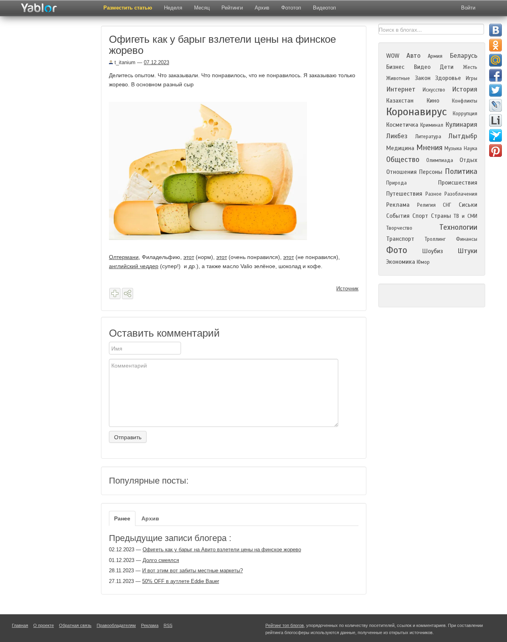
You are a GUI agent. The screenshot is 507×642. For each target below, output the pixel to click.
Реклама (398, 204)
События (398, 215)
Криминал (431, 125)
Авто (413, 55)
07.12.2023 (156, 62)
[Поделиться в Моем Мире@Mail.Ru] (495, 60)
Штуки (467, 251)
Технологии (458, 227)
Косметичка (402, 124)
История (464, 89)
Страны (441, 215)
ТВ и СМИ (465, 216)
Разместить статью (127, 8)
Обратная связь (75, 625)
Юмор (423, 262)
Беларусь (463, 55)
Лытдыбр (462, 136)
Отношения (401, 171)
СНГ (447, 205)
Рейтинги (232, 8)
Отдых (468, 160)
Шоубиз (432, 251)
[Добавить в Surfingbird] (495, 135)
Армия (435, 56)
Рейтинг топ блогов (284, 625)
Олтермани (124, 257)
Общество (402, 159)
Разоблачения (460, 194)
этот (188, 257)
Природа (396, 183)
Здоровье (448, 78)
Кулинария (461, 124)
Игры (471, 78)
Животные (398, 78)
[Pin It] (495, 150)
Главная (20, 625)
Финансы (466, 239)
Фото (396, 250)
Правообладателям (116, 625)
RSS (168, 625)
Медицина (400, 148)
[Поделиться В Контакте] (495, 30)
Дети (447, 66)
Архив (262, 8)
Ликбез (397, 136)
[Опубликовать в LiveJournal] (495, 105)
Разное (433, 194)
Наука (470, 148)
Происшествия (457, 182)
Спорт (420, 215)
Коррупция (465, 113)
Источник (347, 288)
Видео (422, 66)
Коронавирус (416, 111)
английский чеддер (133, 266)
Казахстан (400, 100)
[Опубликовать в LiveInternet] (495, 120)
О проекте (43, 625)
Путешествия (404, 193)
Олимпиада (439, 160)
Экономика (400, 261)
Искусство (434, 90)
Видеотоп (324, 8)
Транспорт (400, 238)
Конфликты (464, 101)
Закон (423, 78)
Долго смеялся (161, 560)
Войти (468, 8)
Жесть (470, 67)
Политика (461, 171)
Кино (433, 100)
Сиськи (468, 204)
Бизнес (395, 66)
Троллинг (435, 239)
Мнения (429, 147)
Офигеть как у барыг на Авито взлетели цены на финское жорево (222, 549)
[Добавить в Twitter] (495, 90)
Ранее (122, 518)
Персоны (430, 171)
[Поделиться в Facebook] (495, 75)
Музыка (453, 148)
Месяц (202, 8)
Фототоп (291, 8)
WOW (392, 55)
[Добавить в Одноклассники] (495, 45)
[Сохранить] (114, 293)
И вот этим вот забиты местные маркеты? (192, 570)
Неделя (173, 8)
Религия (426, 205)
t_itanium (124, 62)
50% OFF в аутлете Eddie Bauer (180, 581)
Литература (428, 136)
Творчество (399, 228)
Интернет (401, 89)
